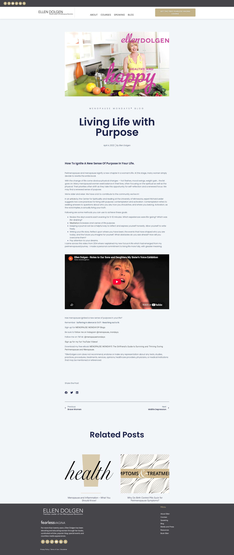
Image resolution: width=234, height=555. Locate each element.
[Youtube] (12, 3)
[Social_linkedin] (20, 3)
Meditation (74, 223)
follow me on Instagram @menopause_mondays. (97, 332)
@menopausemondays (94, 337)
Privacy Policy (44, 549)
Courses (106, 15)
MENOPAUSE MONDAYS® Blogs (91, 327)
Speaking (119, 15)
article (73, 199)
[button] (66, 392)
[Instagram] (9, 3)
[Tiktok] (16, 3)
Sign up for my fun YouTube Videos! (81, 341)
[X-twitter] (24, 3)
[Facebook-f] (5, 3)
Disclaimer (63, 549)
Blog (131, 15)
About (94, 15)
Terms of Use (54, 549)
